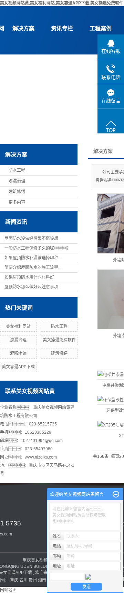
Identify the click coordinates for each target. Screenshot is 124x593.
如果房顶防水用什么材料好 (29, 277)
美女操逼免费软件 (59, 340)
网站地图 (8, 589)
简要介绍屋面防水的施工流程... (32, 267)
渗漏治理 (17, 181)
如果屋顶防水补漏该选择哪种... (32, 257)
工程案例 (101, 28)
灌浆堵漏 (18, 353)
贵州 (33, 580)
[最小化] (116, 494)
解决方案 (23, 28)
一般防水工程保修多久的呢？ (37, 248)
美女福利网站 (18, 326)
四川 (23, 580)
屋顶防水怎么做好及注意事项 (31, 286)
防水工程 (17, 170)
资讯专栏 (62, 28)
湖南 (42, 580)
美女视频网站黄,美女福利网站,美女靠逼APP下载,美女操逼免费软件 (61, 3)
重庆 (14, 580)
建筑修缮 (17, 191)
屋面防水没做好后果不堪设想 (31, 238)
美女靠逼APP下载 (18, 366)
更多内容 (17, 202)
